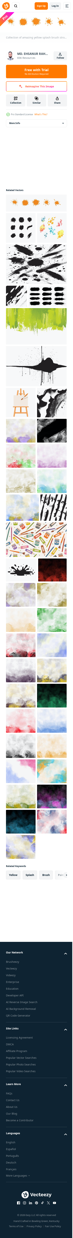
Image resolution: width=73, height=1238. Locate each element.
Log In (55, 5)
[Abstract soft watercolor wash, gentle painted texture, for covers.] (21, 590)
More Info (14, 122)
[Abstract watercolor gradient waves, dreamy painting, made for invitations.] (21, 1135)
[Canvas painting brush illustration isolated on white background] (21, 455)
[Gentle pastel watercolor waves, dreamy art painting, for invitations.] (21, 984)
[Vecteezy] (6, 6)
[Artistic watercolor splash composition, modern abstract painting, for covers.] (21, 883)
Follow (60, 57)
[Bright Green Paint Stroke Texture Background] (36, 379)
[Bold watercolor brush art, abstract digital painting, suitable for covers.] (21, 933)
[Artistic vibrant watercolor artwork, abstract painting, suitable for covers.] (21, 1185)
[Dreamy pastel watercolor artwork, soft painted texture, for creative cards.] (21, 514)
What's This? (40, 114)
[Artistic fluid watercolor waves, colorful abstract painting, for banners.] (21, 1160)
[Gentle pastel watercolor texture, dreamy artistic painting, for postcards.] (21, 1059)
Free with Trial (36, 71)
